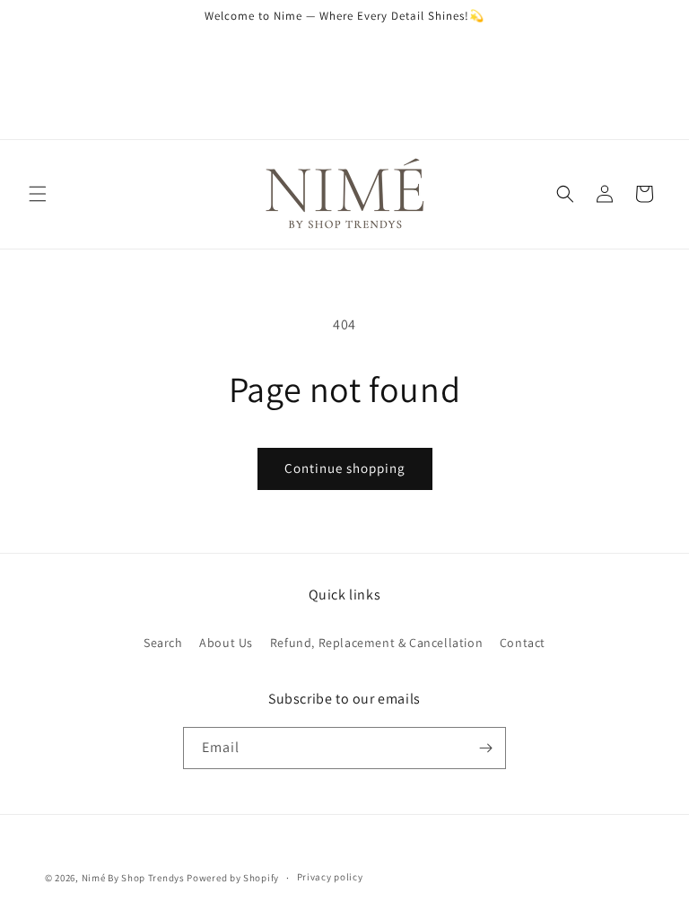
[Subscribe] (485, 748)
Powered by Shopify (233, 877)
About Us (226, 643)
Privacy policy (330, 877)
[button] (37, 194)
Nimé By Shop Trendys (133, 877)
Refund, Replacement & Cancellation (376, 643)
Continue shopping (345, 468)
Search (163, 643)
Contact (522, 643)
